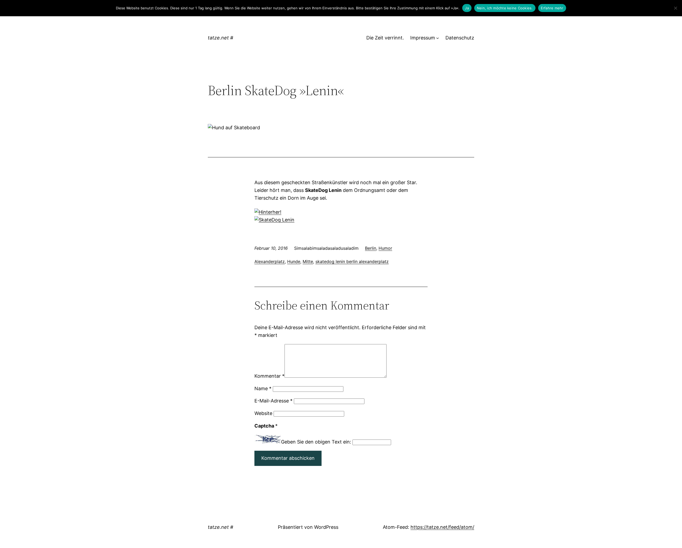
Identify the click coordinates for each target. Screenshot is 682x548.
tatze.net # (220, 38)
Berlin (370, 248)
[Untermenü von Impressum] (437, 38)
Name (262, 388)
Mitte (308, 261)
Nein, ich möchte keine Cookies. (505, 8)
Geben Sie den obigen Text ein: (316, 442)
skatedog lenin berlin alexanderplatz (352, 261)
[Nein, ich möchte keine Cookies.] (675, 8)
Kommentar (269, 376)
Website (263, 413)
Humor (385, 248)
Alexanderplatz (269, 261)
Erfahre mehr (552, 8)
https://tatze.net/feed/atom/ (442, 527)
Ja (467, 8)
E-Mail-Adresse (273, 401)
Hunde (293, 261)
